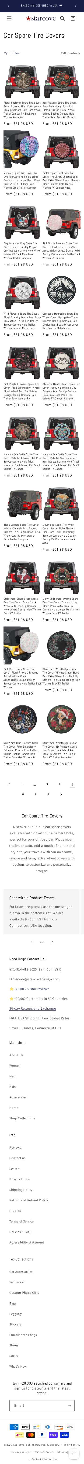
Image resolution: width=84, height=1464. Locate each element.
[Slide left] (32, 942)
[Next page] (61, 794)
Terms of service (43, 1452)
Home (13, 1108)
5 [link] (72, 784)
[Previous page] (9, 784)
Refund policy (71, 1444)
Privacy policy (20, 1452)
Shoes (13, 1345)
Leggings (16, 1314)
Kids (12, 1087)
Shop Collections (22, 1118)
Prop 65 (15, 1211)
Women (15, 1065)
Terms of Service (21, 1221)
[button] (9, 18)
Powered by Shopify (47, 1444)
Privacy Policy (19, 1179)
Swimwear (17, 1282)
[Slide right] (52, 942)
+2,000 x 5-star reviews (31, 989)
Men (12, 1076)
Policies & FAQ (19, 1232)
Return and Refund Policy (28, 1200)
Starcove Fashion (24, 1444)
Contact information (44, 1459)
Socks (13, 1356)
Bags (12, 1303)
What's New (18, 1366)
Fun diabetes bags (23, 1335)
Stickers (15, 1324)
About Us (16, 1055)
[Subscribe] (69, 1405)
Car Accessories (21, 1272)
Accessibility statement (26, 1242)
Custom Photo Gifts (24, 1292)
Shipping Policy (20, 1190)
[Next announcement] (75, 6)
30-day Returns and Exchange (32, 1008)
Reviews (15, 1147)
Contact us (17, 1158)
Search (14, 1169)
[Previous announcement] (9, 6)
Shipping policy (67, 1452)
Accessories (18, 1097)
